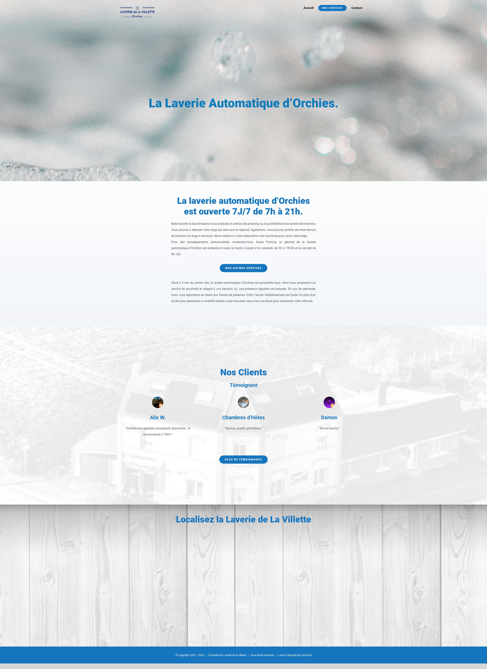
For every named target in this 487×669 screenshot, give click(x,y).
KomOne (307, 655)
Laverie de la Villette (234, 655)
